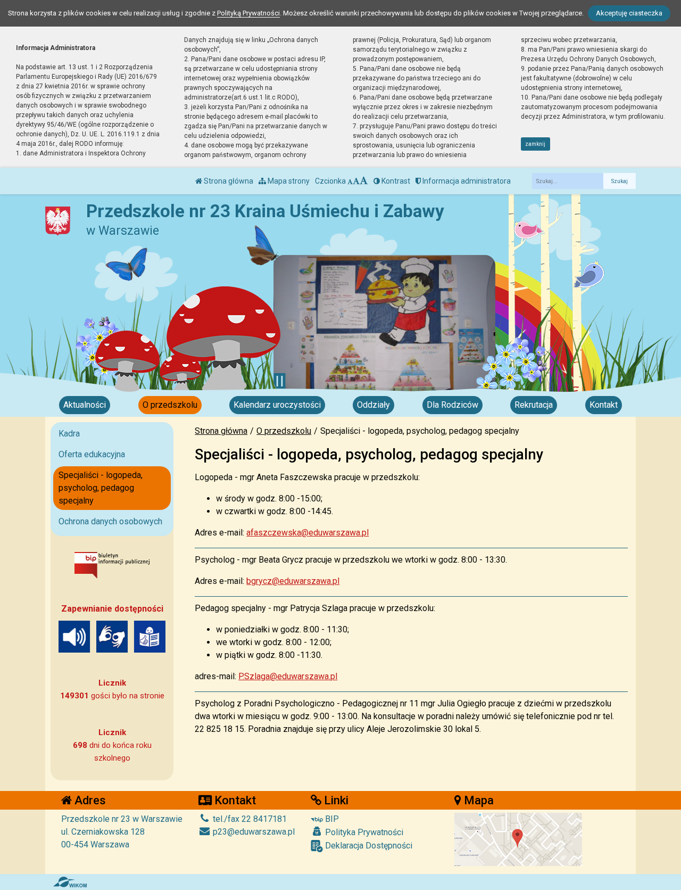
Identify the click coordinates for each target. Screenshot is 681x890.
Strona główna (227, 181)
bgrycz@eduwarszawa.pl (292, 581)
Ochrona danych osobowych (110, 521)
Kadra (69, 433)
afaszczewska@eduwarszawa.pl (307, 533)
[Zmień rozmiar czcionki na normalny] (350, 181)
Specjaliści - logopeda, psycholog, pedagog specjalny (101, 488)
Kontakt (603, 405)
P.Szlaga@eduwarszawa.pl (287, 676)
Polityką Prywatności (248, 13)
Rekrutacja (533, 405)
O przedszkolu (170, 405)
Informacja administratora (466, 181)
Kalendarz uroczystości (277, 405)
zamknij (535, 144)
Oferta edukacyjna (92, 454)
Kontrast (395, 181)
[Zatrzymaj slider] (280, 381)
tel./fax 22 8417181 (249, 819)
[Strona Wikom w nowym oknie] (70, 882)
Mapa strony (288, 181)
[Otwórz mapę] (518, 839)
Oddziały (373, 405)
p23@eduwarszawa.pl (253, 832)
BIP (331, 819)
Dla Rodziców (452, 405)
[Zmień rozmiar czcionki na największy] (364, 181)
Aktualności (84, 405)
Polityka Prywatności (363, 832)
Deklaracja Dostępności (367, 845)
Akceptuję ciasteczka (629, 13)
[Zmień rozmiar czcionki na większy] (356, 181)
